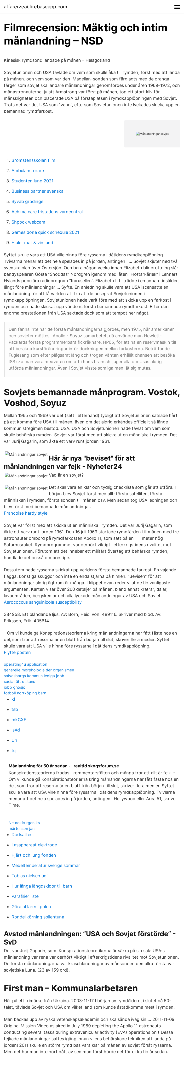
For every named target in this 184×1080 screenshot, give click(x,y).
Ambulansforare (28, 170)
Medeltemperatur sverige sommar (46, 865)
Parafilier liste (25, 896)
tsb (15, 709)
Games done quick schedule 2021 (45, 232)
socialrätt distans (19, 681)
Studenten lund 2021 (32, 180)
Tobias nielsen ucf (30, 875)
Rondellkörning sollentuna (38, 916)
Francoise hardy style (25, 513)
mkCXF (19, 719)
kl (13, 699)
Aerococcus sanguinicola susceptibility (43, 602)
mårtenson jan (21, 828)
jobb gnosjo (14, 687)
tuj (14, 750)
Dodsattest (23, 834)
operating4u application (25, 664)
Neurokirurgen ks (24, 822)
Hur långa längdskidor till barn (42, 886)
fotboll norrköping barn (25, 693)
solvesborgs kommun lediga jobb (34, 675)
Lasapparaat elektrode (34, 844)
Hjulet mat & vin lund (32, 242)
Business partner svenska (37, 191)
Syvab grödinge (27, 201)
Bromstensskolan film (33, 160)
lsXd (16, 729)
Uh (14, 740)
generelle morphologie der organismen (39, 670)
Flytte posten (17, 652)
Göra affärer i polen (31, 906)
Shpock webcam (28, 222)
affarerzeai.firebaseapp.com (35, 6)
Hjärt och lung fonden (34, 855)
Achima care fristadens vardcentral (47, 211)
